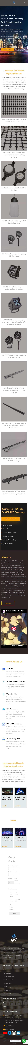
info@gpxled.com (9, 1029)
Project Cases (7, 54)
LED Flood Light (7, 990)
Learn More (8, 603)
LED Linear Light (7, 983)
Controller (5, 969)
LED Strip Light (7, 993)
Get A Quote (7, 49)
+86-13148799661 (9, 1026)
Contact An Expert (10, 519)
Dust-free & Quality (9, 999)
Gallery (5, 1006)
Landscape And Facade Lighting (13, 965)
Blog (4, 1003)
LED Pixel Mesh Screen (8, 976)
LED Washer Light (7, 987)
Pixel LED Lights (7, 973)
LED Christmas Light (8, 980)
